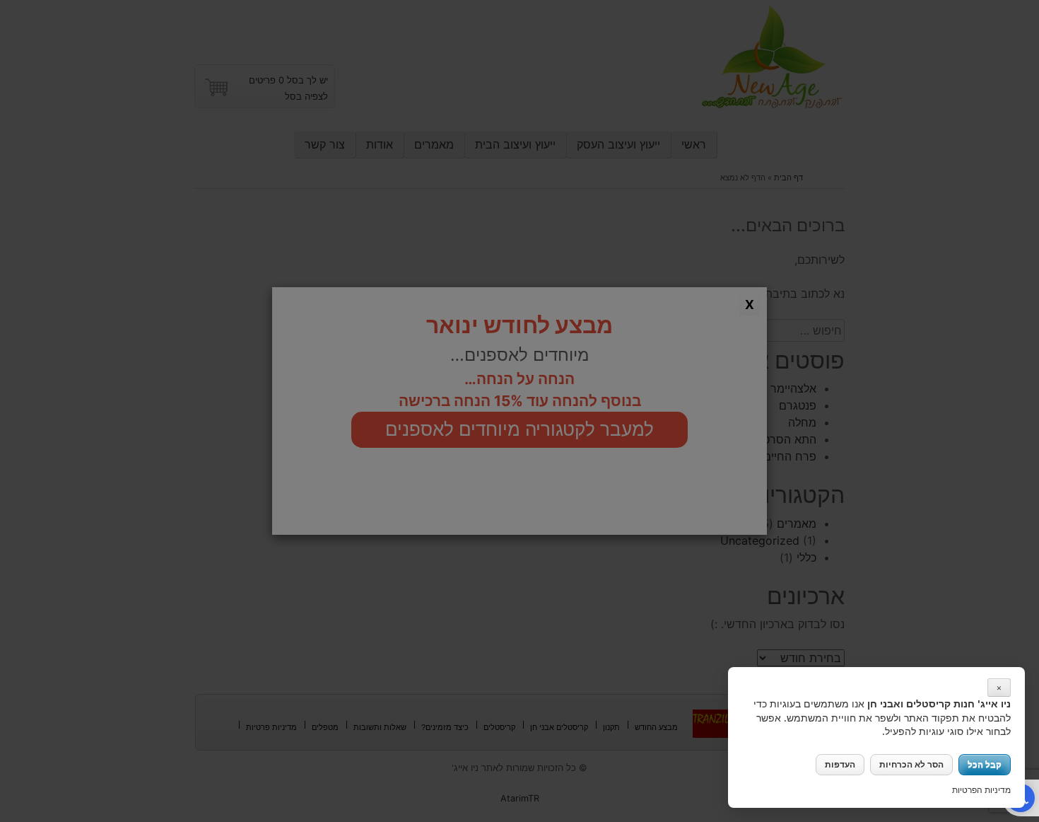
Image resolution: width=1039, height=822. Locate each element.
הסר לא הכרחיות (911, 764)
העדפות (840, 764)
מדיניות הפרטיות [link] (981, 790)
